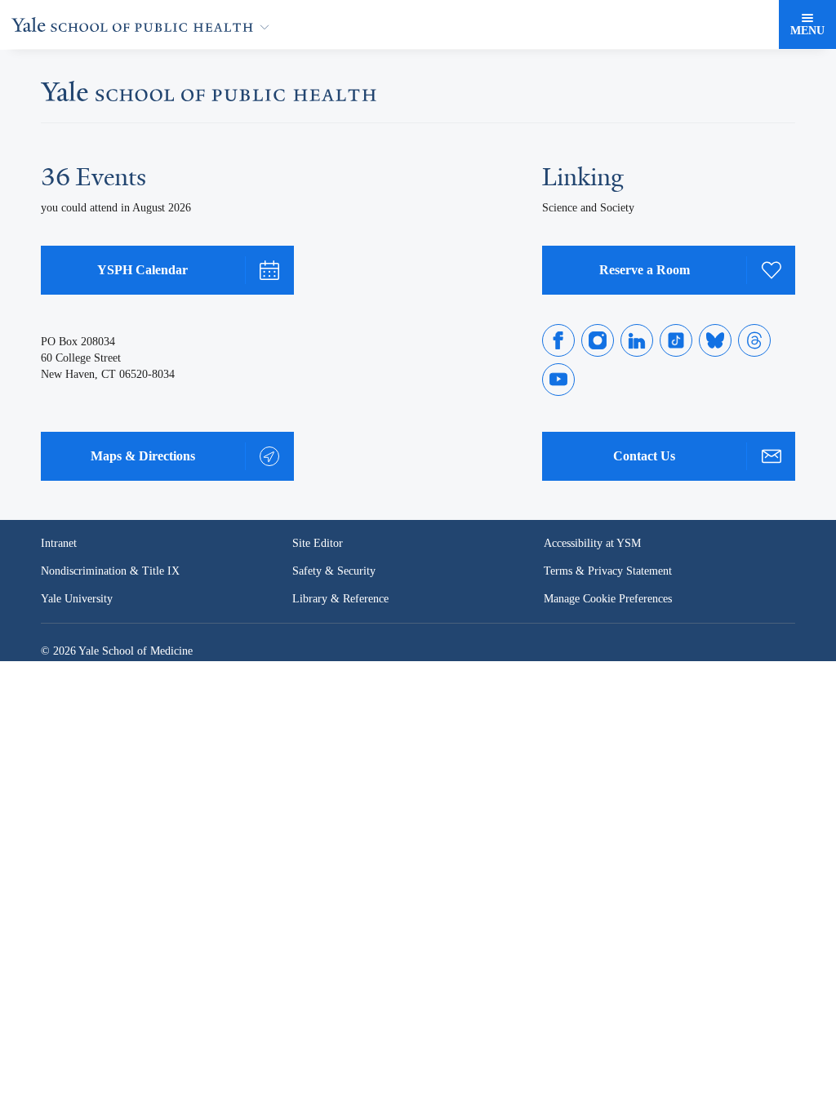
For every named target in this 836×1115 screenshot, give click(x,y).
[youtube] (558, 379)
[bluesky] (715, 340)
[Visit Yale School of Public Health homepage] (208, 96)
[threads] (754, 340)
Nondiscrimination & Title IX (110, 571)
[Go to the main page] (144, 24)
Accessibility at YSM (594, 543)
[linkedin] (636, 340)
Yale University (78, 599)
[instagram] (597, 340)
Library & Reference (343, 599)
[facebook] (558, 340)
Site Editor (318, 543)
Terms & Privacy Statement (611, 571)
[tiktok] (676, 340)
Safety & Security (335, 571)
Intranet (60, 543)
